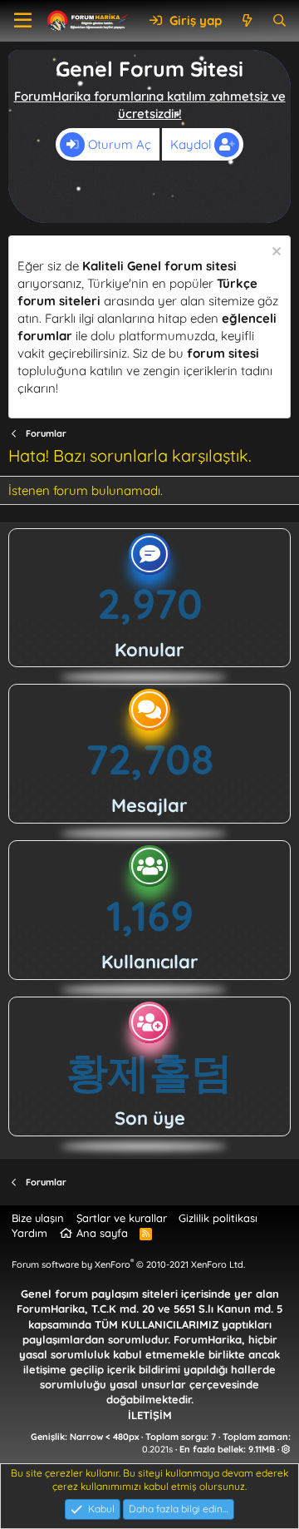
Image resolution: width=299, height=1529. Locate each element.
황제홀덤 (149, 1072)
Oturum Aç (118, 144)
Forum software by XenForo (128, 1264)
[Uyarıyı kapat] (274, 253)
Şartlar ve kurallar (121, 1218)
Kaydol (192, 144)
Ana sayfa (102, 1233)
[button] (22, 21)
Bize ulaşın (38, 1218)
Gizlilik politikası (218, 1218)
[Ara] (279, 20)
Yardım (29, 1233)
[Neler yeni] (246, 20)
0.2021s (157, 1449)
